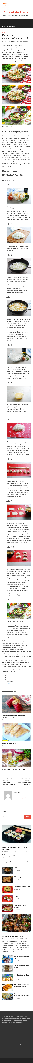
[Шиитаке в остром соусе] (16, 932)
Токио (4, 845)
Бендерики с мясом (9, 743)
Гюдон (16, 867)
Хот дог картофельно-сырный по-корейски (21, 985)
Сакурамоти (18, 896)
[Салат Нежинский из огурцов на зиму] (16, 767)
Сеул (3, 933)
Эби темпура (18, 877)
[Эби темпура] (7, 883)
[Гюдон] (7, 873)
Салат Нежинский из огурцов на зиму (14, 769)
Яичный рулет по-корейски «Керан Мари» (22, 994)
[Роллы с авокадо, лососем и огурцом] (16, 843)
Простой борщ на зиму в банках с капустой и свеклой (13, 716)
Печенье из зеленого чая (22, 886)
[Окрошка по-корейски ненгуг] (7, 971)
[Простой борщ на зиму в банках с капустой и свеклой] (16, 713)
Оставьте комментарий (21, 41)
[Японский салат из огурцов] (7, 911)
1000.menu (10, 684)
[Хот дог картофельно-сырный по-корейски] (7, 990)
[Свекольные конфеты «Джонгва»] (7, 962)
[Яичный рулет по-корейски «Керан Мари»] (7, 1000)
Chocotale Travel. (16, 12)
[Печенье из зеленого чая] (7, 892)
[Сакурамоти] (7, 901)
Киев (3, 32)
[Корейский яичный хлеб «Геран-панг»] (7, 981)
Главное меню (10, 26)
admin (12, 41)
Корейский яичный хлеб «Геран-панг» (22, 976)
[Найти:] (16, 817)
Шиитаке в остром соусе (13, 936)
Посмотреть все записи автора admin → (21, 798)
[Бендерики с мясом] (16, 741)
